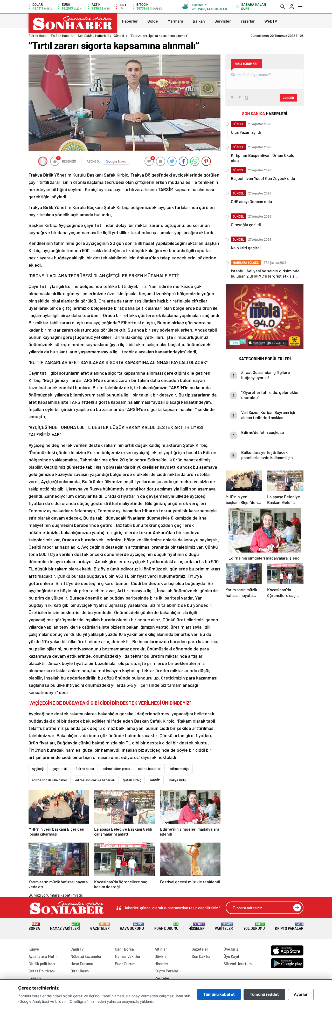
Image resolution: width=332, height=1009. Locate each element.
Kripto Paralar (289, 927)
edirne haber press (116, 768)
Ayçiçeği (38, 768)
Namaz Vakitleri (65, 927)
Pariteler (224, 927)
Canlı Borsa (124, 949)
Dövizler (161, 956)
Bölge (152, 20)
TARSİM (154, 780)
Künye (34, 949)
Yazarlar (247, 20)
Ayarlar (301, 994)
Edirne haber (84, 768)
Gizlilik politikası (42, 963)
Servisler (223, 20)
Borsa (34, 927)
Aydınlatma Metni (43, 956)
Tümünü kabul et (219, 994)
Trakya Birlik (177, 780)
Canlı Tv (77, 949)
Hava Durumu (132, 927)
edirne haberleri (149, 768)
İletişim (35, 978)
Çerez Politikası (41, 970)
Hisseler (197, 927)
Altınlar (161, 949)
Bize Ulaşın (80, 970)
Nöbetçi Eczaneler (86, 956)
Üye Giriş (231, 949)
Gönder (288, 97)
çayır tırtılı (59, 768)
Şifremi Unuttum (238, 963)
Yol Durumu (254, 927)
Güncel (119, 35)
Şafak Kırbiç (132, 780)
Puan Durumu (166, 927)
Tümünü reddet (264, 994)
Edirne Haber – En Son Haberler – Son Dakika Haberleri (69, 35)
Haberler (130, 20)
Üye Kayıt (231, 956)
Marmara (175, 20)
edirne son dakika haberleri (95, 780)
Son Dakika (201, 956)
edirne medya (179, 768)
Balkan (199, 20)
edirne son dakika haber (49, 780)
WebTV (270, 20)
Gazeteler (100, 927)
